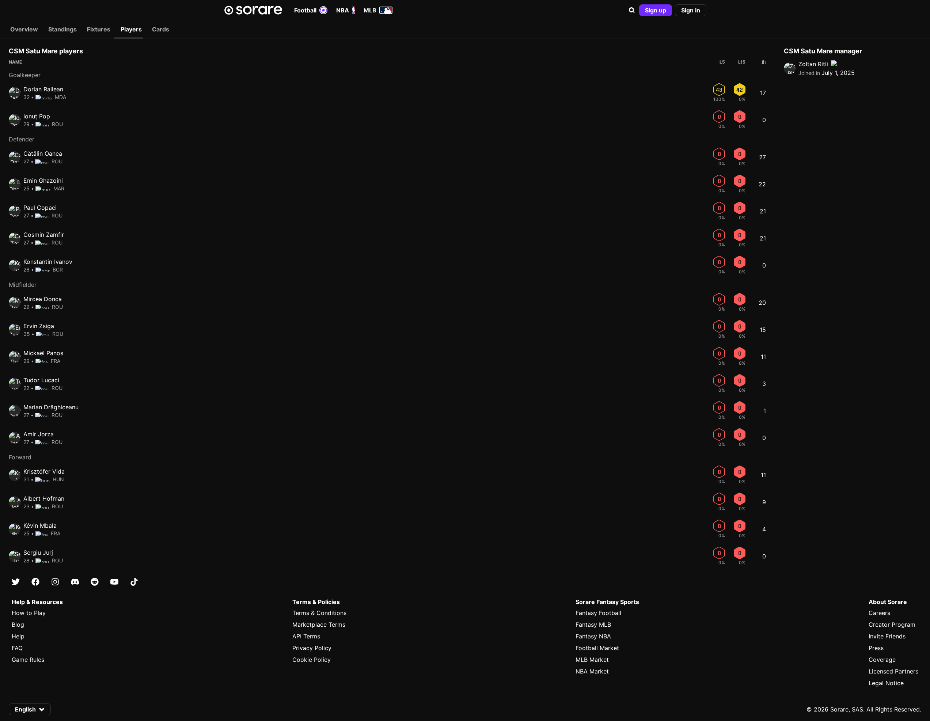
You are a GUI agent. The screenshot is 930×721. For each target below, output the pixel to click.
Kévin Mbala (40, 525)
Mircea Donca (42, 299)
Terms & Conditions (319, 612)
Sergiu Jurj (38, 552)
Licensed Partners (893, 671)
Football (305, 10)
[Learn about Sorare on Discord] (75, 581)
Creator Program (892, 624)
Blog (18, 624)
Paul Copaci (40, 207)
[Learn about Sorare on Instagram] (55, 581)
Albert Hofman (43, 498)
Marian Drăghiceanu (51, 407)
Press (876, 648)
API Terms (306, 636)
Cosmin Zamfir (43, 234)
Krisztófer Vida (44, 471)
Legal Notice (886, 683)
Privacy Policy (311, 648)
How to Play (29, 612)
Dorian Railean (43, 89)
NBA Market (592, 671)
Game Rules (28, 659)
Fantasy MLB (593, 624)
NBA (342, 10)
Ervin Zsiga (38, 326)
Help (18, 636)
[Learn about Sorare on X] (16, 581)
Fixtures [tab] (98, 29)
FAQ (17, 648)
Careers (879, 612)
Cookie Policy (311, 659)
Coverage (882, 659)
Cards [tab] (160, 29)
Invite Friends (887, 636)
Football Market (597, 648)
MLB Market (592, 659)
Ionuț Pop (36, 116)
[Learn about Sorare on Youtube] (114, 581)
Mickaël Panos (43, 353)
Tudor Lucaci (41, 380)
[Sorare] (253, 10)
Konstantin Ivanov (47, 261)
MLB (370, 10)
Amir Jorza (38, 434)
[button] (632, 10)
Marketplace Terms (318, 624)
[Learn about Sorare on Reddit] (95, 581)
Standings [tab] (62, 29)
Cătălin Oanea (42, 153)
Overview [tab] (24, 29)
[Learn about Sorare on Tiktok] (134, 581)
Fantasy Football (598, 612)
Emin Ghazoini (43, 180)
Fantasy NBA (593, 636)
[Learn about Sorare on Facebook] (35, 581)
